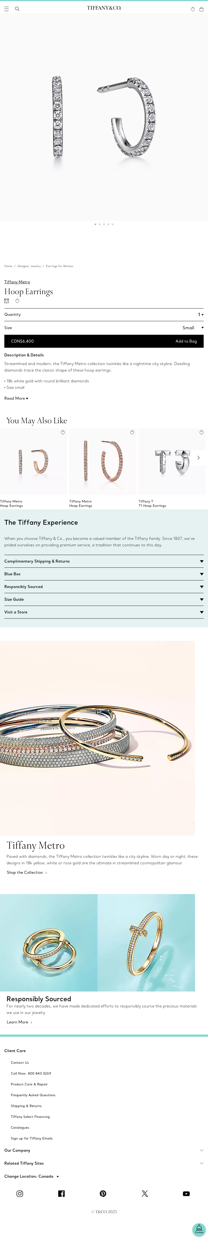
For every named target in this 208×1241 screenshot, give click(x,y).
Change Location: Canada (29, 1176)
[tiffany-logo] (104, 8)
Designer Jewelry (29, 266)
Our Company (17, 1150)
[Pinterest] (104, 1193)
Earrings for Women (59, 266)
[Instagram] (21, 1193)
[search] (17, 9)
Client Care (15, 1050)
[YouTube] (187, 1193)
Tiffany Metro (17, 282)
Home (8, 266)
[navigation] (6, 9)
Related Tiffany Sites (24, 1163)
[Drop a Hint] (6, 301)
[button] (6, 9)
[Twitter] (145, 1193)
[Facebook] (62, 1193)
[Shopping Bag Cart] (201, 9)
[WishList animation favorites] (193, 9)
